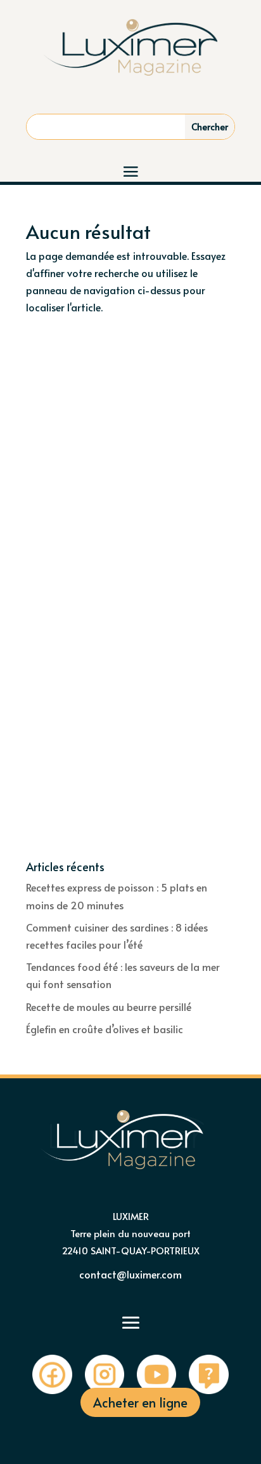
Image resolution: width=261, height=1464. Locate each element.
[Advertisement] (130, 451)
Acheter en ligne (140, 1402)
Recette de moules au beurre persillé (108, 1006)
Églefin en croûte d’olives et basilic (104, 1029)
